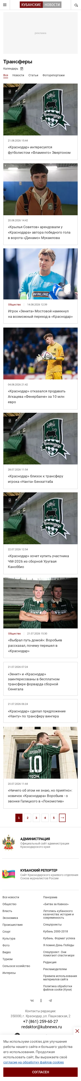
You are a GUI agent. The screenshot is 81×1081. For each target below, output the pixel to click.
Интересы (9, 973)
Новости (18, 75)
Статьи (33, 75)
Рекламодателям (55, 969)
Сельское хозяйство (16, 966)
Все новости (10, 897)
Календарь (10, 68)
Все (5, 75)
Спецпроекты (52, 924)
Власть (7, 911)
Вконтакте (32, 1000)
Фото (6, 945)
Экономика (10, 918)
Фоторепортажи (54, 75)
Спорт (6, 931)
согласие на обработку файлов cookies (33, 1062)
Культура (8, 938)
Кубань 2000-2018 (55, 931)
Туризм (7, 959)
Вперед (62, 818)
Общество (9, 904)
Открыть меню (5, 5)
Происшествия (12, 924)
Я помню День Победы (58, 945)
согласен (40, 1072)
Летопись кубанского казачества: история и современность (58, 914)
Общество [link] (14, 304)
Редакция (49, 962)
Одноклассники (41, 1000)
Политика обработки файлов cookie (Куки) (57, 988)
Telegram (50, 1000)
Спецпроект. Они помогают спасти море (58, 953)
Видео (6, 952)
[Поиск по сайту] (76, 5)
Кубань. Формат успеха (59, 938)
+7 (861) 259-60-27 (40, 1021)
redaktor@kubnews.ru (41, 1026)
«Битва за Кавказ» (56, 904)
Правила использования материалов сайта (60, 977)
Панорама (50, 897)
